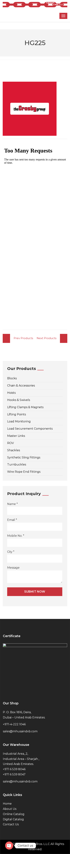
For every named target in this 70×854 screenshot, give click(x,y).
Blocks (12, 378)
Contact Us (11, 824)
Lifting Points (16, 414)
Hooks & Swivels (18, 400)
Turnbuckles (16, 464)
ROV (10, 443)
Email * (12, 520)
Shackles (13, 450)
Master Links (16, 436)
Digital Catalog (13, 819)
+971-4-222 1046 (14, 724)
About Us (9, 809)
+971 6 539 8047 (14, 774)
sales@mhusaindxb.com (20, 731)
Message (13, 567)
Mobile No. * (15, 535)
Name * (12, 504)
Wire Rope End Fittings (23, 471)
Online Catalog (13, 814)
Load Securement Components (30, 428)
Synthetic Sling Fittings (23, 457)
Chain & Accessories (21, 385)
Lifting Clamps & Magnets (25, 407)
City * (10, 551)
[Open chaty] (9, 845)
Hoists (11, 392)
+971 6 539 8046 (14, 769)
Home (7, 803)
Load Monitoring (19, 421)
